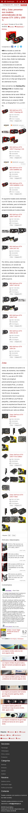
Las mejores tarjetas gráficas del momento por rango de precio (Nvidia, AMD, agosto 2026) (13, 708)
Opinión (3, 771)
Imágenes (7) (18, 425)
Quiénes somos (5, 781)
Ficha (11, 120)
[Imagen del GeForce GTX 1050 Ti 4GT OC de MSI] (6, 231)
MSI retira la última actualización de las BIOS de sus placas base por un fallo (16, 555)
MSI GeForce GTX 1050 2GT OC (16, 247)
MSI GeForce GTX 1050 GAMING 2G (16, 168)
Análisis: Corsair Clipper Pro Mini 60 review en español (13, 631)
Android (11, 732)
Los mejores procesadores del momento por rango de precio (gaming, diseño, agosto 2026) (14, 694)
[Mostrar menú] (2, 1)
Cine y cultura (5, 754)
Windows (5, 738)
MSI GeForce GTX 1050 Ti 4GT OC (16, 215)
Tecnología (4, 747)
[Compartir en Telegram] (21, 46)
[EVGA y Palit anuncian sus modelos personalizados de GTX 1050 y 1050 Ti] (4, 547)
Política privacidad (6, 787)
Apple (3, 735)
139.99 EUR (18, 125)
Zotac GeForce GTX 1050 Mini (16, 415)
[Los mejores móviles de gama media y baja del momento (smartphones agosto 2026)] (14, 658)
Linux (18, 738)
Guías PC (16, 5)
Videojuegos (5, 751)
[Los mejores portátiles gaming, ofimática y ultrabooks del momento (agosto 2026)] (14, 672)
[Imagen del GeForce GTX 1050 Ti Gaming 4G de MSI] (6, 132)
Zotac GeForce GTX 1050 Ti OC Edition (16, 455)
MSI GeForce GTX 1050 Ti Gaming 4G (16, 111)
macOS (12, 738)
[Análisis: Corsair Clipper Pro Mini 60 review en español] (3, 633)
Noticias (4, 29)
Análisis (3, 774)
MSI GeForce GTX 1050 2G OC (16, 332)
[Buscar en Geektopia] (26, 1)
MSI (9, 535)
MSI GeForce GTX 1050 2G (16, 347)
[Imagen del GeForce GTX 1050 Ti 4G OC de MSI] (6, 300)
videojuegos (20, 638)
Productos (4, 757)
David (6, 24)
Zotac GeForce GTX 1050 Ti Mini (16, 496)
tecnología (13, 638)
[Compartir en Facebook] (12, 46)
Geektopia (10, 2)
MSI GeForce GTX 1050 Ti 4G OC (16, 284)
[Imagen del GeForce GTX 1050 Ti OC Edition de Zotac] (6, 471)
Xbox (9, 735)
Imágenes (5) (18, 120)
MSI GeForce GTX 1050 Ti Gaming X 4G (17, 148)
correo (12, 26)
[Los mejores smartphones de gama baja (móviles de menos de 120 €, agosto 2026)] (14, 715)
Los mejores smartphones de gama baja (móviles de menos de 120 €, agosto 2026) (14, 722)
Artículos (4, 767)
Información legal (6, 784)
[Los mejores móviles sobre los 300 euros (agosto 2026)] (14, 646)
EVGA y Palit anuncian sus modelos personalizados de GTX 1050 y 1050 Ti (15, 545)
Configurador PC (8, 5)
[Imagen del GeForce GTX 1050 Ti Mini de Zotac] (6, 511)
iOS (17, 732)
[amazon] (6, 125)
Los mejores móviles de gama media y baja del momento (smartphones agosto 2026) (14, 665)
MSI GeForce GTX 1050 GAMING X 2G (16, 184)
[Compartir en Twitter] (15, 46)
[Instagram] (17, 1)
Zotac (13, 535)
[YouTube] (20, 1)
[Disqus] (14, 607)
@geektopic (19, 26)
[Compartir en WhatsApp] (18, 46)
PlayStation (17, 735)
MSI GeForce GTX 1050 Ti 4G (16, 316)
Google (23, 732)
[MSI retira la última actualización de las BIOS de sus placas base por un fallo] (4, 557)
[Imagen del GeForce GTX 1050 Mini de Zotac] (6, 431)
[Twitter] (23, 1)
